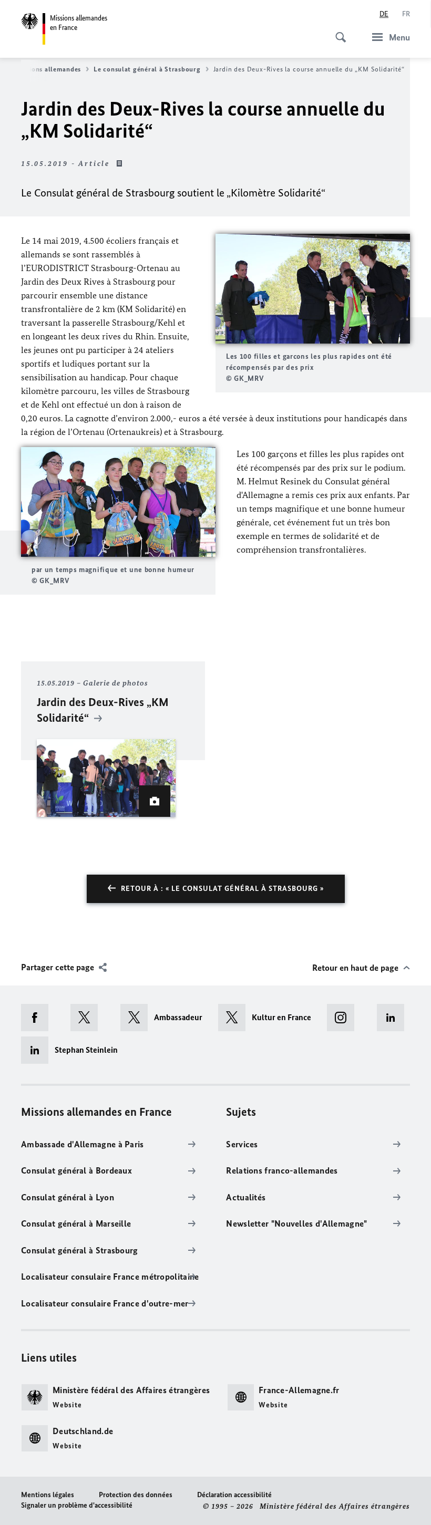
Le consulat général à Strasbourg (147, 69)
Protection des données (135, 1494)
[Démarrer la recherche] (337, 31)
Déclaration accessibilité (234, 1494)
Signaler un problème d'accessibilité (76, 1505)
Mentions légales (47, 1494)
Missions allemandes (48, 69)
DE (383, 13)
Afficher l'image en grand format (312, 289)
